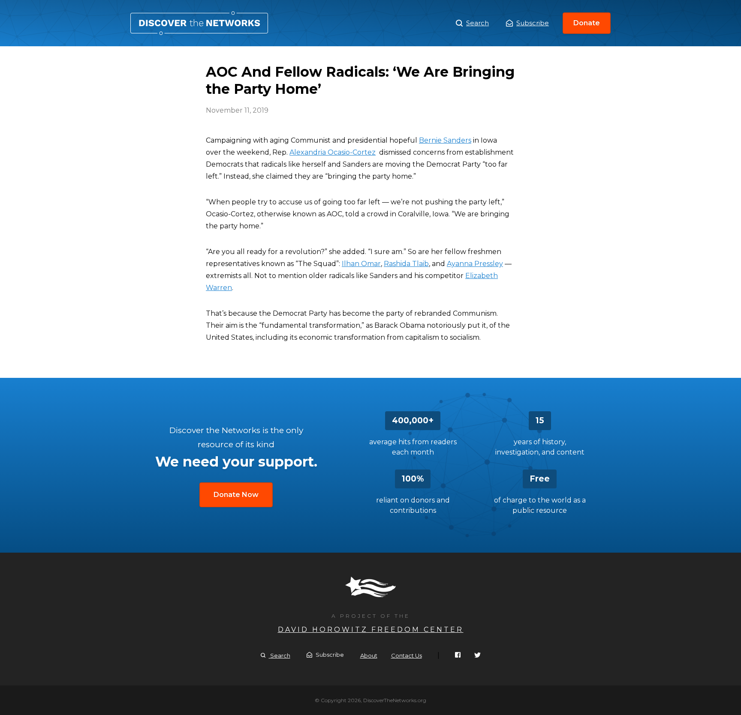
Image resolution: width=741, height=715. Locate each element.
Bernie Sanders (445, 140)
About (368, 655)
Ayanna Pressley (475, 264)
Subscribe (532, 23)
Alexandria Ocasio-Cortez (332, 152)
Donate (586, 23)
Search (477, 23)
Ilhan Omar (361, 264)
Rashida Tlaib (406, 264)
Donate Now (236, 495)
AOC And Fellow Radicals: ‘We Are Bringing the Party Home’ (199, 23)
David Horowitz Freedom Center (371, 629)
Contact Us (406, 655)
